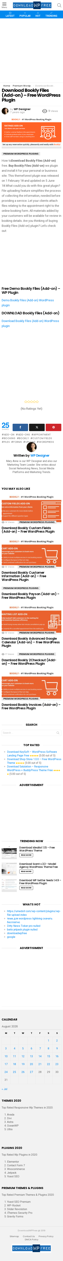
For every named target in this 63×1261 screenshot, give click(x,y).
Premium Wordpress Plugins (37, 522)
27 (31, 1072)
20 (31, 1064)
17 (6, 1064)
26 (23, 1072)
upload (30, 442)
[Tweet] (37, 427)
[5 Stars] (37, 401)
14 (39, 1056)
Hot (37, 16)
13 (31, 1056)
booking (9, 438)
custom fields (42, 438)
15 (48, 1056)
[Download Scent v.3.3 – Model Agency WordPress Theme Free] (9, 869)
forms (17, 442)
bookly (24, 438)
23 (56, 1064)
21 (39, 1064)
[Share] (20, 427)
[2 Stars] (28, 401)
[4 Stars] (34, 401)
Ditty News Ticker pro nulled (23, 925)
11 (14, 1056)
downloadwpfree (17, 933)
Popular (25, 16)
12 (23, 1056)
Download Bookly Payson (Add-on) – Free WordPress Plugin (30, 596)
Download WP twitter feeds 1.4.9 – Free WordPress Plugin (40, 882)
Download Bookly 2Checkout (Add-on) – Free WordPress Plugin (29, 662)
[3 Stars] (31, 401)
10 (6, 1056)
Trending (51, 16)
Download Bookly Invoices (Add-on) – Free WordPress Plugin (31, 706)
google (11, 936)
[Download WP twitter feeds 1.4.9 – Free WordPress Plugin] (9, 885)
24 (6, 1072)
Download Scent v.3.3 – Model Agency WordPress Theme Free (38, 865)
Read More (26, 855)
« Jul (4, 1089)
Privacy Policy (46, 1236)
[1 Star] (25, 401)
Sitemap (14, 1236)
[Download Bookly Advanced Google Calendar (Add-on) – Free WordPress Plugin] (31, 622)
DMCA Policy (31, 1239)
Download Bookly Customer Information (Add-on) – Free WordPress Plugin (24, 576)
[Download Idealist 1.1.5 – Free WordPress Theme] (9, 852)
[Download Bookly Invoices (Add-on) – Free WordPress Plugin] (31, 687)
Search (58, 733)
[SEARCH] (59, 5)
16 (56, 1056)
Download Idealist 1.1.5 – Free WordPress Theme (37, 849)
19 (23, 1064)
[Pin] (53, 427)
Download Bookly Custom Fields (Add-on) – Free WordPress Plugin (28, 530)
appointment (42, 434)
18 (14, 1064)
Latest (10, 16)
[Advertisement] (31, 50)
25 (14, 1072)
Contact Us (29, 1236)
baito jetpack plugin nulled (22, 929)
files (7, 442)
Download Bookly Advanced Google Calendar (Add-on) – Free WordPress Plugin (31, 642)
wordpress (46, 442)
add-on (9, 434)
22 (48, 1064)
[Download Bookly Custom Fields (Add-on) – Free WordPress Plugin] (31, 511)
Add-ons (24, 434)
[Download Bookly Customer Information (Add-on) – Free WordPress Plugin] (31, 556)
